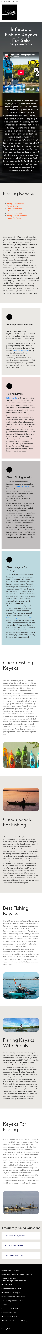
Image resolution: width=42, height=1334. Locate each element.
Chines (4, 1305)
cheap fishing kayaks (22, 486)
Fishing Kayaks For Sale (15, 204)
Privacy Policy (7, 1329)
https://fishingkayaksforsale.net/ (18, 618)
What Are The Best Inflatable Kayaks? (16, 1321)
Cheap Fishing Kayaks (15, 208)
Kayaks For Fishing (14, 218)
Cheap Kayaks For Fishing (16, 211)
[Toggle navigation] (37, 12)
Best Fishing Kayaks (14, 213)
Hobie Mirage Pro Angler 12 (12, 1293)
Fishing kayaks (11, 398)
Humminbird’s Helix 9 (9, 1317)
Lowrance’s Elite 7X (9, 1313)
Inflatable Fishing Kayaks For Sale (21, 34)
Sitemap (5, 1325)
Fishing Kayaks (12, 206)
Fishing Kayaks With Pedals (17, 216)
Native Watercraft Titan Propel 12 (14, 1297)
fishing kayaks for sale (21, 350)
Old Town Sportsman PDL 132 (13, 1301)
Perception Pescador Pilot (11, 1289)
